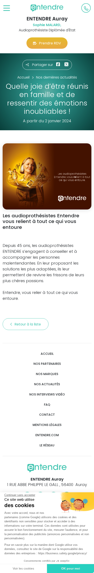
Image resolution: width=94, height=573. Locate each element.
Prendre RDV (50, 43)
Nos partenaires (47, 364)
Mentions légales (47, 425)
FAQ (47, 405)
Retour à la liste (28, 324)
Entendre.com (47, 435)
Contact (47, 415)
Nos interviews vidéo (47, 394)
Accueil (47, 354)
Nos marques (47, 374)
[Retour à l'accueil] (47, 8)
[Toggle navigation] (6, 8)
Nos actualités (47, 384)
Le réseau (47, 445)
